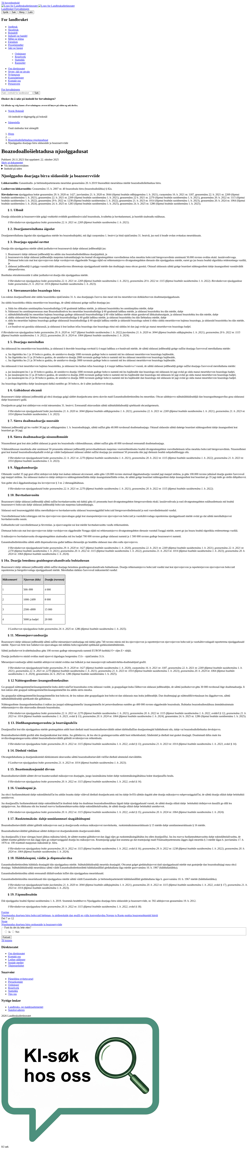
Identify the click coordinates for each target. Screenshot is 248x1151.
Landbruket (7, 8)
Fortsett (6, 937)
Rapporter (20, 62)
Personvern (14, 83)
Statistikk (20, 59)
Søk (14, 12)
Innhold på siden (13, 168)
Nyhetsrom (14, 74)
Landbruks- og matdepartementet (25, 1007)
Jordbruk (13, 26)
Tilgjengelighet (16, 965)
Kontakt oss (14, 80)
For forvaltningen (10, 89)
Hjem (11, 133)
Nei (17, 931)
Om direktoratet (16, 68)
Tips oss (12, 994)
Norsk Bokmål (16, 111)
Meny (22, 12)
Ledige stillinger (16, 959)
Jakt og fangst (15, 48)
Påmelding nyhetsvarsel (20, 978)
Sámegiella (14, 122)
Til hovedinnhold (10, 2)
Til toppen (6, 940)
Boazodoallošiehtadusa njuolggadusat (28, 140)
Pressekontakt (15, 981)
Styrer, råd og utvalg (19, 71)
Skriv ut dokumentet (12, 162)
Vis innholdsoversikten (16, 165)
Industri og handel (17, 35)
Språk (5, 12)
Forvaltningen (21, 8)
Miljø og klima (16, 38)
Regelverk (20, 56)
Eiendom (13, 41)
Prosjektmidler (15, 45)
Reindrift (13, 32)
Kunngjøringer (16, 77)
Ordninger (20, 53)
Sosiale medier (16, 962)
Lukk (30, 12)
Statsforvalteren (16, 1010)
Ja (9, 931)
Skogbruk (13, 29)
